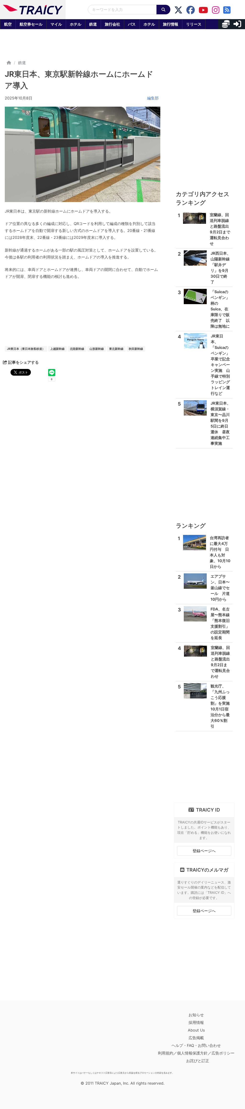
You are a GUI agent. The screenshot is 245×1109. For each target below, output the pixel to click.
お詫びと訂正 (197, 1060)
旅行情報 (170, 24)
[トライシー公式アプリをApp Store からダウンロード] (33, 1040)
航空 (8, 24)
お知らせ (196, 1014)
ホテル (75, 24)
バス (132, 24)
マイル (56, 24)
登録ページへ (204, 850)
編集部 (153, 98)
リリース (193, 24)
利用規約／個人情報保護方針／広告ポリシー (196, 1053)
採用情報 (196, 1022)
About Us (196, 1030)
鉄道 (93, 24)
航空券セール (31, 24)
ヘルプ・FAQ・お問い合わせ (196, 1045)
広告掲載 (196, 1037)
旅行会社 (112, 24)
